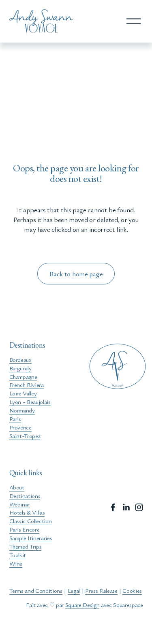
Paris (15, 418)
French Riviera (26, 384)
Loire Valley (23, 393)
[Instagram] (139, 507)
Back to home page (76, 273)
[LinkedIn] (126, 507)
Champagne (23, 376)
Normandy (22, 410)
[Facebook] (113, 507)
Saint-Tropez (25, 435)
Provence (20, 427)
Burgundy (20, 368)
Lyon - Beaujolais (30, 401)
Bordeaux (20, 359)
